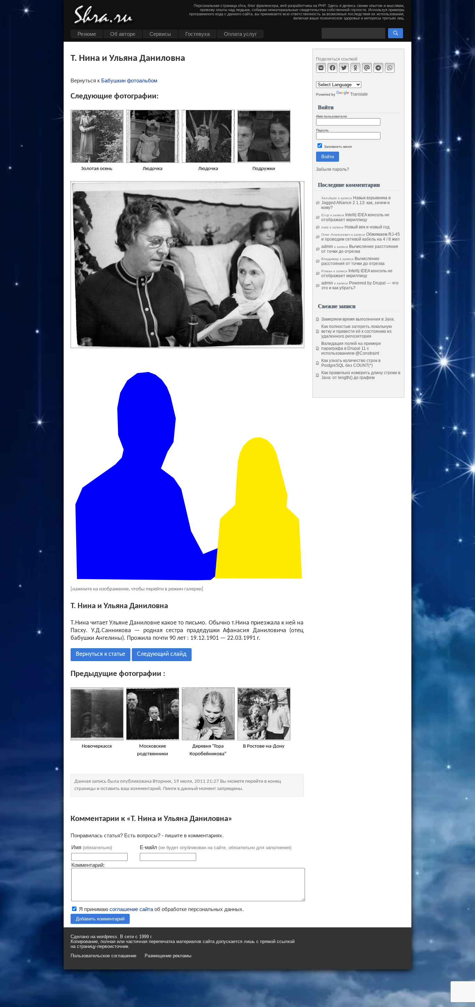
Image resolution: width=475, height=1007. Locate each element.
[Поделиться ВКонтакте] (321, 68)
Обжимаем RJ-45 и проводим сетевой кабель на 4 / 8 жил (360, 237)
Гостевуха (197, 34)
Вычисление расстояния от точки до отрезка (359, 249)
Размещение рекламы (168, 955)
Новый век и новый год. (368, 227)
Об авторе (122, 34)
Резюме (87, 34)
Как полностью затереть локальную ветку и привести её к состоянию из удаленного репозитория (356, 331)
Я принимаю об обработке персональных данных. (161, 909)
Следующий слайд (161, 654)
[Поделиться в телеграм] (378, 68)
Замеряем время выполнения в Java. (358, 319)
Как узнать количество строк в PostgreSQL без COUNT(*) (350, 363)
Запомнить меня (337, 146)
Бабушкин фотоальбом (129, 80)
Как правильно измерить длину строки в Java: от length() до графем (360, 375)
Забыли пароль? (332, 169)
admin (327, 246)
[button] (395, 33)
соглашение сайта (131, 909)
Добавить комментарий (100, 918)
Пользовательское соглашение (103, 955)
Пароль (322, 130)
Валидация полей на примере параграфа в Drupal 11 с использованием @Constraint (351, 348)
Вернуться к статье (100, 654)
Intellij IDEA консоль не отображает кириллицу (355, 217)
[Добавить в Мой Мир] (367, 68)
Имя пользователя (331, 116)
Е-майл (215, 847)
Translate (359, 94)
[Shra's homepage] (105, 15)
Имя (91, 847)
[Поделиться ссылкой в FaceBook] (332, 68)
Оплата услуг (240, 34)
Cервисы (160, 34)
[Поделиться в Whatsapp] (390, 68)
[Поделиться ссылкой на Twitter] (344, 68)
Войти (327, 156)
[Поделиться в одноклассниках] (355, 68)
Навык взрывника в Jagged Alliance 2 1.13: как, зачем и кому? (356, 202)
